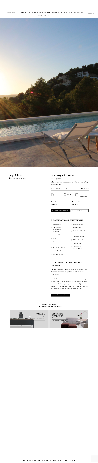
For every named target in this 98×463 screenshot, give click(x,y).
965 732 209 (79, 210)
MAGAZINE (80, 12)
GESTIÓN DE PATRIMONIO (38, 12)
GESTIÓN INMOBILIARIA (54, 12)
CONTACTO (40, 15)
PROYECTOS (66, 12)
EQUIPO (73, 12)
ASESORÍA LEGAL (25, 12)
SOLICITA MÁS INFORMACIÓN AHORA (60, 210)
